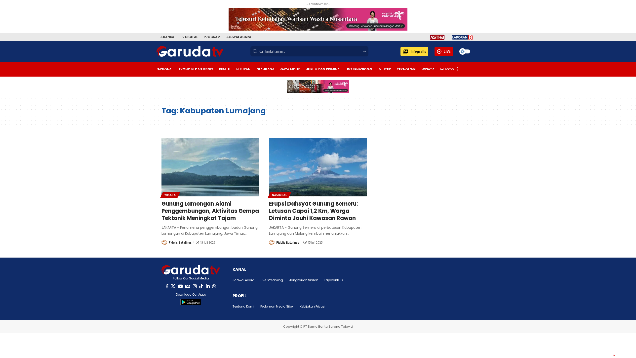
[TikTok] (201, 286)
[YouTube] (180, 286)
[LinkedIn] (207, 286)
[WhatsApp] (214, 286)
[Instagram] (195, 286)
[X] (173, 286)
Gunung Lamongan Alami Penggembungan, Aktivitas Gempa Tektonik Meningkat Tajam (210, 211)
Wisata (170, 194)
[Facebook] (167, 286)
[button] (414, 51)
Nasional (279, 194)
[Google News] (188, 286)
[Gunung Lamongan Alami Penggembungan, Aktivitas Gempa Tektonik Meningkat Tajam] (210, 167)
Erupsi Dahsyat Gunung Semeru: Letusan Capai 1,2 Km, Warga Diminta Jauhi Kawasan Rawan (313, 211)
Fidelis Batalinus (180, 242)
